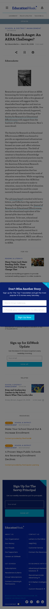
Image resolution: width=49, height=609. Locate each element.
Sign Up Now (24, 317)
